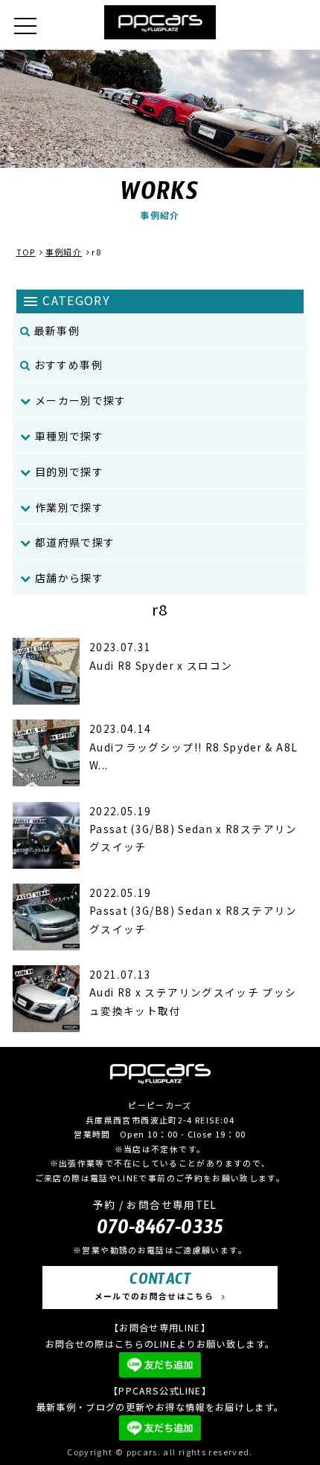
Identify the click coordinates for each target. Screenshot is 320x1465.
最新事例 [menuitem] (55, 330)
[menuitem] (160, 400)
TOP (26, 252)
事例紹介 (63, 252)
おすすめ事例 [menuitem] (67, 364)
